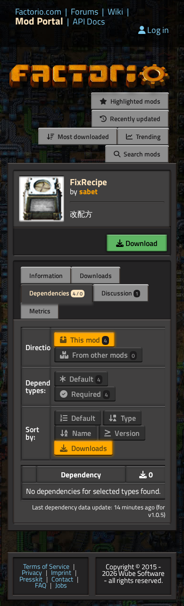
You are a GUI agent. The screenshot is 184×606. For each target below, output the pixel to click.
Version (126, 433)
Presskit (30, 579)
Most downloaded (82, 136)
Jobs (61, 585)
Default (83, 379)
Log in (158, 30)
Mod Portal (39, 21)
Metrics (39, 311)
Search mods (141, 154)
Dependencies (56, 293)
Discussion (119, 293)
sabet (88, 191)
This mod (87, 339)
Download (141, 243)
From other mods (102, 354)
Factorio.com (38, 12)
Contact (62, 579)
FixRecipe (88, 181)
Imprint (61, 573)
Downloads (96, 275)
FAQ (40, 585)
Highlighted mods (134, 101)
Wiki (115, 12)
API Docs (89, 21)
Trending (147, 136)
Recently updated (134, 118)
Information (46, 275)
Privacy (32, 573)
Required (88, 394)
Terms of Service (46, 567)
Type (127, 418)
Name (80, 433)
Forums (84, 12)
